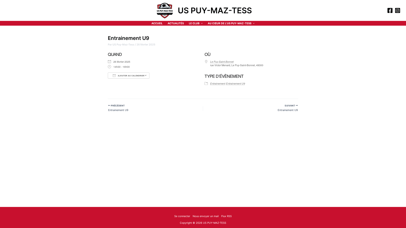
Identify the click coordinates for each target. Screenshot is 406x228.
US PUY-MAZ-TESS (215, 10)
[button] (201, 23)
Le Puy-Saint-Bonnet (222, 61)
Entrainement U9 (235, 83)
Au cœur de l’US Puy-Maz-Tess (229, 23)
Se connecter (182, 216)
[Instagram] (397, 10)
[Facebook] (390, 10)
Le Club (194, 23)
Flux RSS (226, 216)
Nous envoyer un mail (206, 216)
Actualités (176, 23)
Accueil (157, 23)
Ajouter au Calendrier (130, 75)
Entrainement (217, 83)
